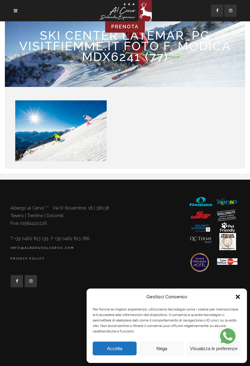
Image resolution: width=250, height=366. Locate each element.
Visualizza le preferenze (214, 348)
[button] (238, 297)
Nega (161, 348)
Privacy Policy (27, 258)
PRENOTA (125, 27)
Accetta (114, 348)
